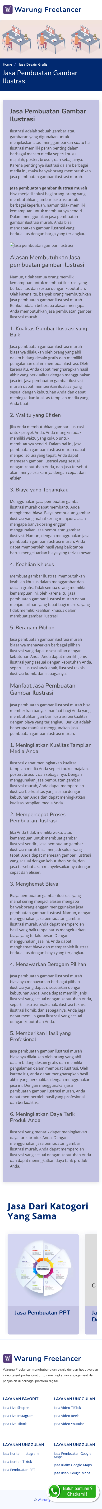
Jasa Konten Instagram (21, 1453)
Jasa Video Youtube (69, 1424)
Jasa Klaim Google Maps (73, 1465)
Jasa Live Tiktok (15, 1424)
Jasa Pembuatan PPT (19, 1469)
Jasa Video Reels (66, 1415)
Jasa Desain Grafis (32, 64)
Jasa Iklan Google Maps (72, 1473)
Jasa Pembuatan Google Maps (72, 1455)
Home (7, 64)
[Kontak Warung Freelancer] (73, 1492)
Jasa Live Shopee (16, 1407)
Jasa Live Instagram (18, 1415)
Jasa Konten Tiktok (17, 1461)
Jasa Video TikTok (67, 1407)
